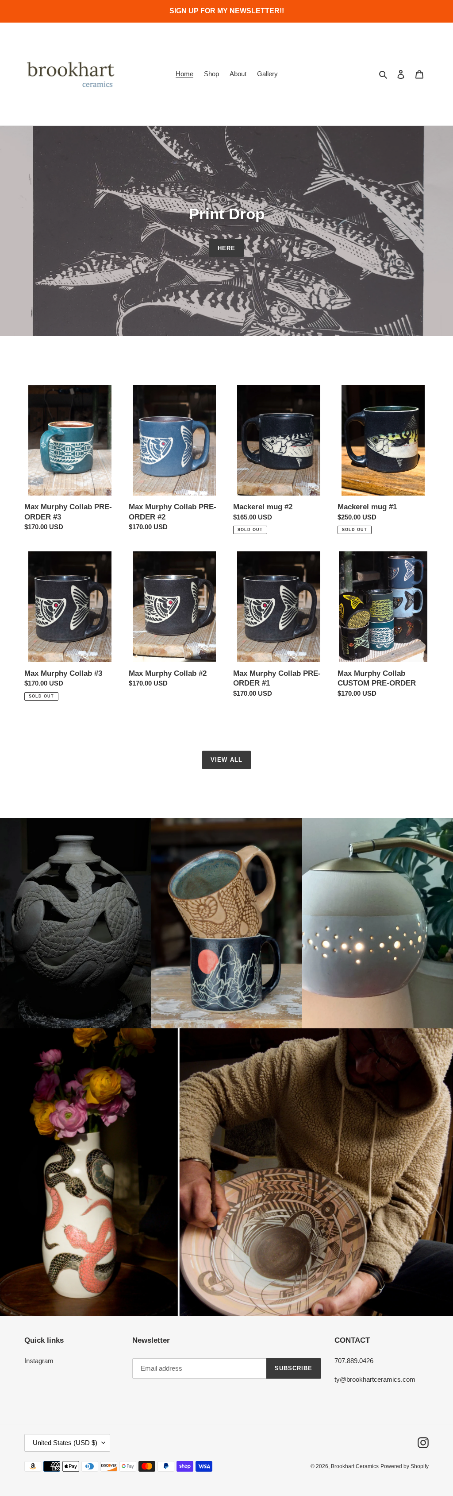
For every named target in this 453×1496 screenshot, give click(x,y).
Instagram (39, 1360)
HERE (226, 248)
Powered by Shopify (404, 1466)
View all (226, 759)
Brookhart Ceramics (355, 1466)
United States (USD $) (65, 1442)
